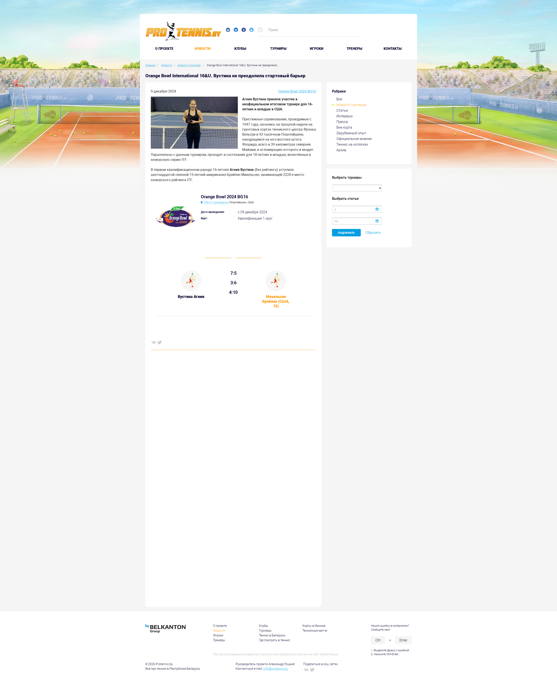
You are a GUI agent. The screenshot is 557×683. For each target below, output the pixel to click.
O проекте (164, 48)
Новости (202, 48)
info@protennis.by (275, 668)
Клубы (240, 48)
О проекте (220, 625)
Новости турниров (351, 105)
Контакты (393, 48)
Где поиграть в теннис (274, 640)
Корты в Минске (313, 625)
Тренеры (354, 48)
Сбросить (373, 232)
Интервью (344, 116)
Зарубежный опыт (351, 133)
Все (339, 99)
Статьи (342, 110)
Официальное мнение (354, 139)
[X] (159, 342)
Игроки (316, 48)
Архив (341, 150)
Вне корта (344, 127)
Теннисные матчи (314, 630)
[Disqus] (233, 419)
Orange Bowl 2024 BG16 (297, 91)
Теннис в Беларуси (272, 635)
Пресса (342, 122)
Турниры (278, 48)
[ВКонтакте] (153, 342)
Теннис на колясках (352, 144)
